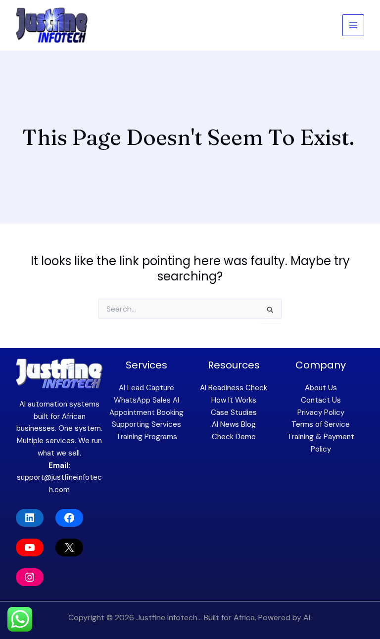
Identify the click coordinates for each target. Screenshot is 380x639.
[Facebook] (69, 518)
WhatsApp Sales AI (146, 400)
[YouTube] (30, 547)
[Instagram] (30, 577)
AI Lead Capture (146, 388)
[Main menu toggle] (353, 25)
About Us (321, 388)
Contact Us (321, 400)
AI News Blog (234, 424)
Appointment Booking (146, 412)
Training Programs (146, 437)
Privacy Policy (320, 412)
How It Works (233, 400)
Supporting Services (146, 424)
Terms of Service (320, 424)
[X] (69, 547)
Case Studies (234, 412)
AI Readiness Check (233, 388)
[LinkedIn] (30, 518)
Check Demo (234, 437)
